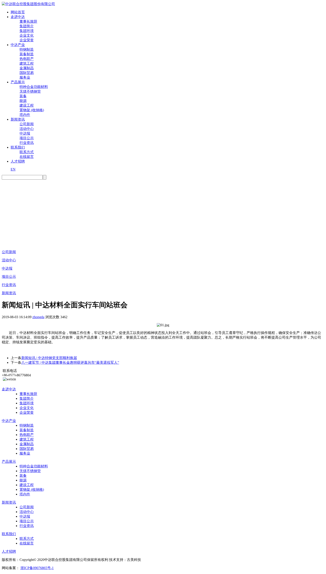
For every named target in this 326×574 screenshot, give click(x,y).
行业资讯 (27, 143)
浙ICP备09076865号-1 (37, 568)
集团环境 (27, 31)
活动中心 (27, 129)
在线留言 (27, 157)
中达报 (25, 133)
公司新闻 (27, 124)
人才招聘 (18, 161)
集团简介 (27, 26)
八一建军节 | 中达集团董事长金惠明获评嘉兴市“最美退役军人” (70, 362)
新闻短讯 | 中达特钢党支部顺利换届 (49, 358)
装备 (23, 96)
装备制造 (27, 54)
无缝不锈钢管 (30, 91)
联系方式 (27, 152)
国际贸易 (27, 73)
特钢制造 (27, 49)
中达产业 (18, 45)
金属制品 (27, 68)
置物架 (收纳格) (32, 110)
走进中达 (18, 17)
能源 (23, 101)
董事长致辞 (28, 21)
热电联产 (27, 59)
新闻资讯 (18, 119)
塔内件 (25, 115)
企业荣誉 (27, 40)
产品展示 (18, 82)
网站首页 (18, 12)
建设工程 (27, 105)
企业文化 (27, 35)
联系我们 (18, 147)
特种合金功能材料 (34, 87)
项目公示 (27, 138)
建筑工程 (27, 63)
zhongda (38, 317)
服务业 (25, 77)
